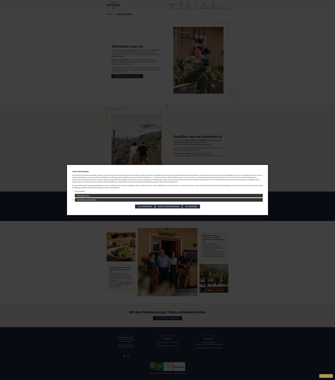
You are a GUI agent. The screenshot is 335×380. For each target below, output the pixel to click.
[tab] (167, 195)
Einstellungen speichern (168, 206)
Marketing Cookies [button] (83, 196)
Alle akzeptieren (145, 206)
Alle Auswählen (80, 191)
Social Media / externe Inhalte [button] (86, 200)
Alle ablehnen (191, 206)
